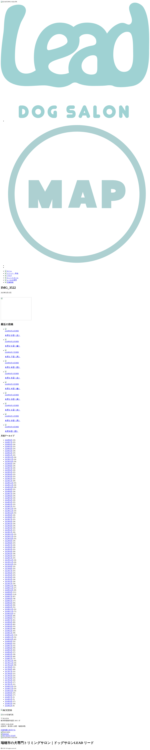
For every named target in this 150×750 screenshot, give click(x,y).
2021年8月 (8, 568)
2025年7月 (8, 468)
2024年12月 (9, 483)
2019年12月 (9, 609)
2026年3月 (8, 451)
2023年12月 (9, 508)
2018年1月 (8, 658)
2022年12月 (9, 534)
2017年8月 (8, 669)
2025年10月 (9, 461)
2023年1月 (8, 532)
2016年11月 (9, 688)
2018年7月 (8, 646)
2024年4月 (8, 500)
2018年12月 (9, 635)
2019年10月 (9, 613)
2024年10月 (9, 487)
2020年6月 (8, 598)
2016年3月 (8, 703)
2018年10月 (9, 639)
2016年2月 (8, 706)
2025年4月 (8, 474)
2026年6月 (8, 444)
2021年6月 (8, 573)
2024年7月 (8, 493)
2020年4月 (8, 603)
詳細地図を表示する (8, 730)
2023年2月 (8, 530)
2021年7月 (8, 571)
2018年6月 (8, 648)
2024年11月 (9, 485)
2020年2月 (8, 607)
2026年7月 (8, 442)
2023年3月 (8, 528)
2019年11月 (9, 611)
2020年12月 (9, 586)
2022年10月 (9, 538)
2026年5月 (8, 446)
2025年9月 (8, 463)
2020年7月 (8, 596)
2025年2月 (8, 478)
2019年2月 (8, 631)
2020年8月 (8, 594)
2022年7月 (8, 545)
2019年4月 (8, 626)
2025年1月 (8, 481)
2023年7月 (8, 519)
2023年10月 (9, 513)
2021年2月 (8, 581)
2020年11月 (9, 588)
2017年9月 (8, 667)
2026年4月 (8, 448)
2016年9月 (8, 693)
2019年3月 (8, 628)
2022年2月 (8, 556)
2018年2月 (8, 656)
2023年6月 (8, 521)
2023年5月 (8, 523)
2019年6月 (8, 622)
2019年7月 (8, 620)
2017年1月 (8, 684)
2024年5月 (8, 498)
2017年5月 (8, 676)
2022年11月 (9, 536)
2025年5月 (8, 472)
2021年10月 (9, 564)
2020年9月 (8, 592)
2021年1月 (8, 583)
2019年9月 (8, 616)
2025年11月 (9, 459)
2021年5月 (8, 575)
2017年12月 (9, 661)
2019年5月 (8, 624)
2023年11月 (9, 511)
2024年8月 (8, 491)
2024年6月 (8, 496)
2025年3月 (8, 476)
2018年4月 (8, 652)
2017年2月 (8, 682)
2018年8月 (8, 643)
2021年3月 (8, 579)
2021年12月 (9, 560)
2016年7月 (8, 697)
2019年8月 (8, 618)
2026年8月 (8, 440)
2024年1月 (8, 506)
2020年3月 (8, 605)
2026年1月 (8, 455)
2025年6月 (8, 470)
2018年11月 (9, 637)
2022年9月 (8, 541)
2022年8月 (8, 543)
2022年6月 (8, 547)
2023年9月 (8, 515)
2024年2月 (8, 504)
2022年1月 (8, 558)
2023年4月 (8, 526)
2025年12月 (9, 457)
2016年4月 (8, 701)
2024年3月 (8, 502)
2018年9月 (8, 641)
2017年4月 (8, 678)
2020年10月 (9, 590)
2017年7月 (8, 671)
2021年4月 (8, 577)
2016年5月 (8, 699)
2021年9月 (8, 566)
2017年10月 (9, 665)
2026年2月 (8, 453)
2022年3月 (8, 553)
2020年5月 (8, 601)
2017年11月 (9, 663)
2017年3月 (8, 680)
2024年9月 (8, 489)
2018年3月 (8, 654)
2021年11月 (9, 562)
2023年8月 (8, 517)
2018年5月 (8, 650)
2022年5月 (8, 549)
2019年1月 (8, 633)
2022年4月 (8, 551)
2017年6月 (8, 673)
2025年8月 (8, 466)
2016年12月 (9, 686)
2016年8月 (8, 695)
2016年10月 (9, 691)
